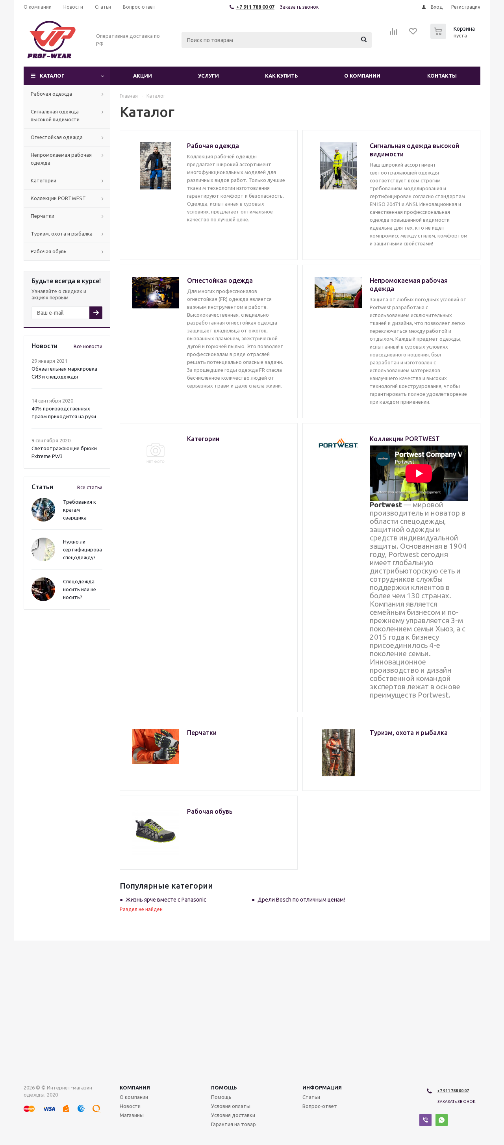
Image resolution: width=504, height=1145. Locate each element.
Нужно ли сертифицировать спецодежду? (85, 549)
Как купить (281, 75)
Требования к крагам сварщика (79, 509)
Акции (142, 75)
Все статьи (89, 487)
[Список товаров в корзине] (453, 36)
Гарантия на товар (233, 1124)
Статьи (311, 1097)
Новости (130, 1106)
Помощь (224, 1087)
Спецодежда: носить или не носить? (79, 589)
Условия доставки (233, 1115)
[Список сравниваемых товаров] (393, 34)
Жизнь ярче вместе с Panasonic (166, 899)
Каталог (52, 75)
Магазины (132, 1115)
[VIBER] (425, 1120)
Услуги (208, 75)
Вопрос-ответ (319, 1106)
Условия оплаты (230, 1106)
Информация (322, 1087)
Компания (135, 1087)
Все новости (88, 346)
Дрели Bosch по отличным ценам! (301, 899)
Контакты (442, 75)
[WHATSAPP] (441, 1120)
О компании (362, 75)
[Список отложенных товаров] (413, 34)
